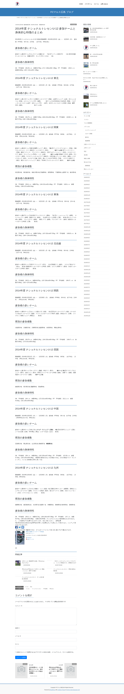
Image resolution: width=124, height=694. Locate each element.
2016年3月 (87, 259)
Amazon (29, 537)
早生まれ (52, 588)
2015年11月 (87, 273)
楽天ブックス (30, 539)
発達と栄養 (87, 158)
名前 (17, 628)
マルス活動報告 (88, 123)
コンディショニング (90, 130)
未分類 (85, 155)
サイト (17, 644)
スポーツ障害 (88, 133)
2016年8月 (87, 241)
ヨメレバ (32, 533)
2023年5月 (87, 188)
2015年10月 (87, 276)
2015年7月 (87, 287)
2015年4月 (87, 298)
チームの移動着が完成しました (98, 103)
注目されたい (93, 94)
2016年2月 (87, 262)
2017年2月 (87, 220)
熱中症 (87, 137)
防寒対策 (87, 165)
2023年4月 (87, 191)
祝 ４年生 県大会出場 (96, 54)
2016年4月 (87, 255)
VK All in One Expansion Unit (73, 689)
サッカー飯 (87, 116)
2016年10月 (87, 234)
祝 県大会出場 (94, 63)
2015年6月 (87, 291)
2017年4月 (87, 212)
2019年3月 (87, 198)
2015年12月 (87, 269)
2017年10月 (87, 202)
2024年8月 (87, 181)
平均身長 (45, 588)
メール (18, 636)
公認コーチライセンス (90, 144)
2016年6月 (87, 248)
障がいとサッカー (88, 169)
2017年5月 (87, 209)
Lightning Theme (61, 689)
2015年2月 (87, 305)
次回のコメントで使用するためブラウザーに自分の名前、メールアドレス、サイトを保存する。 (46, 652)
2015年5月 (87, 294)
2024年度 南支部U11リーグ (98, 37)
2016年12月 (87, 227)
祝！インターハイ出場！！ (90, 71)
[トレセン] (21, 667)
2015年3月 (87, 301)
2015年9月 (87, 280)
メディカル (87, 126)
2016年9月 (87, 237)
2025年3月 (87, 177)
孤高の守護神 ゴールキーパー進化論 (35, 531)
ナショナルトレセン (36, 588)
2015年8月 (87, 283)
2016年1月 (87, 266)
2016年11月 (87, 230)
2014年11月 (87, 315)
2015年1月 (87, 308)
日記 (31, 586)
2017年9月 (87, 205)
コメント (18, 606)
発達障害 (87, 140)
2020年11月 (87, 195)
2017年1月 (87, 223)
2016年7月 (87, 244)
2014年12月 (87, 312)
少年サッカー (87, 148)
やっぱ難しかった (95, 45)
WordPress (52, 689)
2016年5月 (87, 252)
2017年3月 (87, 216)
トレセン (73, 24)
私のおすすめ (87, 162)
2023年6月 (87, 184)
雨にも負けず (93, 85)
